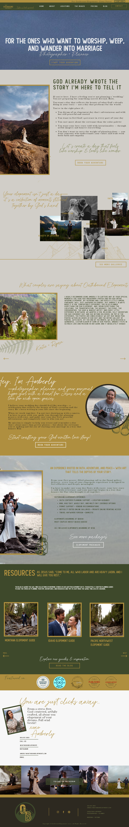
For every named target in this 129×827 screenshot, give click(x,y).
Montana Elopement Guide (20, 640)
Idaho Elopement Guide (61, 640)
